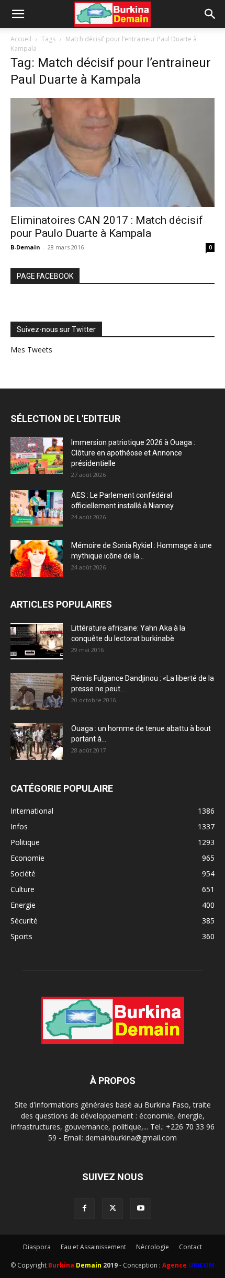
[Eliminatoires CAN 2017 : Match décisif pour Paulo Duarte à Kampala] (112, 152)
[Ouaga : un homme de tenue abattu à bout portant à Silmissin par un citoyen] (36, 741)
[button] (18, 14)
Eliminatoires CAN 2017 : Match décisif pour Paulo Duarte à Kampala (106, 226)
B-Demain (25, 247)
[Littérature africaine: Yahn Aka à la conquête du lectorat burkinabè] (36, 641)
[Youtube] (140, 1208)
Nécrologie (152, 1246)
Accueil (20, 39)
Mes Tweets (31, 350)
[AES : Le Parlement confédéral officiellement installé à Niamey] (36, 508)
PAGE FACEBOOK (45, 276)
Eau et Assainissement (93, 1246)
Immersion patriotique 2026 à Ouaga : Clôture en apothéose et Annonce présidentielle (133, 452)
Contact (190, 1246)
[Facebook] (84, 1208)
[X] (112, 1208)
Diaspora (37, 1246)
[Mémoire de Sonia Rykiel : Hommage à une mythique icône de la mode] (36, 558)
